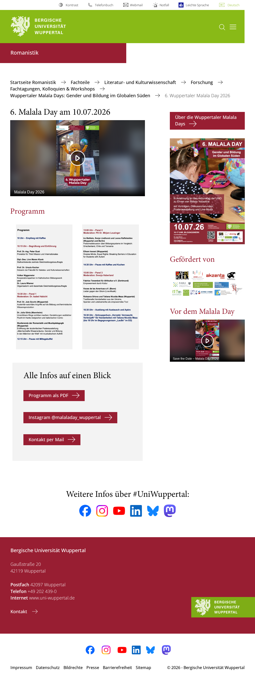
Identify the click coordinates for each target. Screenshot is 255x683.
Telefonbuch (104, 5)
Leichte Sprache (197, 5)
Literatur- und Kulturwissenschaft (140, 82)
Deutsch (234, 5)
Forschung (202, 82)
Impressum (21, 667)
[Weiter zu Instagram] (102, 511)
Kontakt (19, 611)
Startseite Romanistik (33, 82)
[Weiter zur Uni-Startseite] (47, 26)
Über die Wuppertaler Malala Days (206, 120)
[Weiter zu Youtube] (119, 511)
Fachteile (81, 82)
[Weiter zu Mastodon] (170, 511)
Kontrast (72, 5)
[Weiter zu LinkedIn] (136, 511)
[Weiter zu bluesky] (153, 511)
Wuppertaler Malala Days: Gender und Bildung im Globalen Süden (80, 95)
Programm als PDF (48, 395)
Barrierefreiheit (117, 667)
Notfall (164, 5)
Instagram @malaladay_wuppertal (65, 417)
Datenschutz (48, 667)
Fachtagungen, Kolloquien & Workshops (53, 89)
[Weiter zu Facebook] (85, 511)
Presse (92, 667)
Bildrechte (73, 667)
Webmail (136, 5)
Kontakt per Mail (46, 439)
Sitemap (143, 667)
